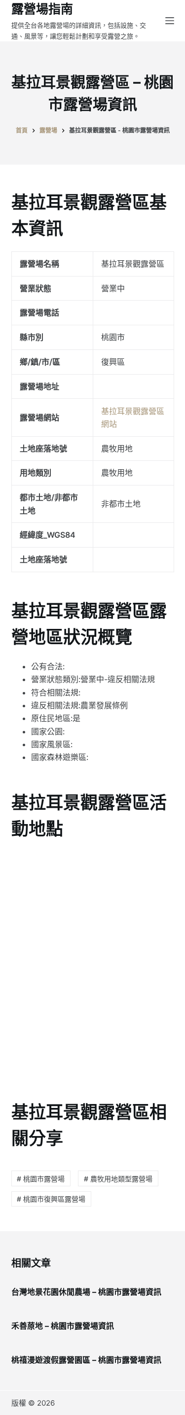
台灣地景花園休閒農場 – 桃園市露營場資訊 (86, 1292)
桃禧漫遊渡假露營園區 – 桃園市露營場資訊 (86, 1360)
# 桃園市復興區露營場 (51, 1199)
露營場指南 (42, 8)
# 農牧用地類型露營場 (118, 1178)
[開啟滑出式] (169, 20)
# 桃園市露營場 (41, 1178)
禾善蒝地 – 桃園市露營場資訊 (62, 1326)
